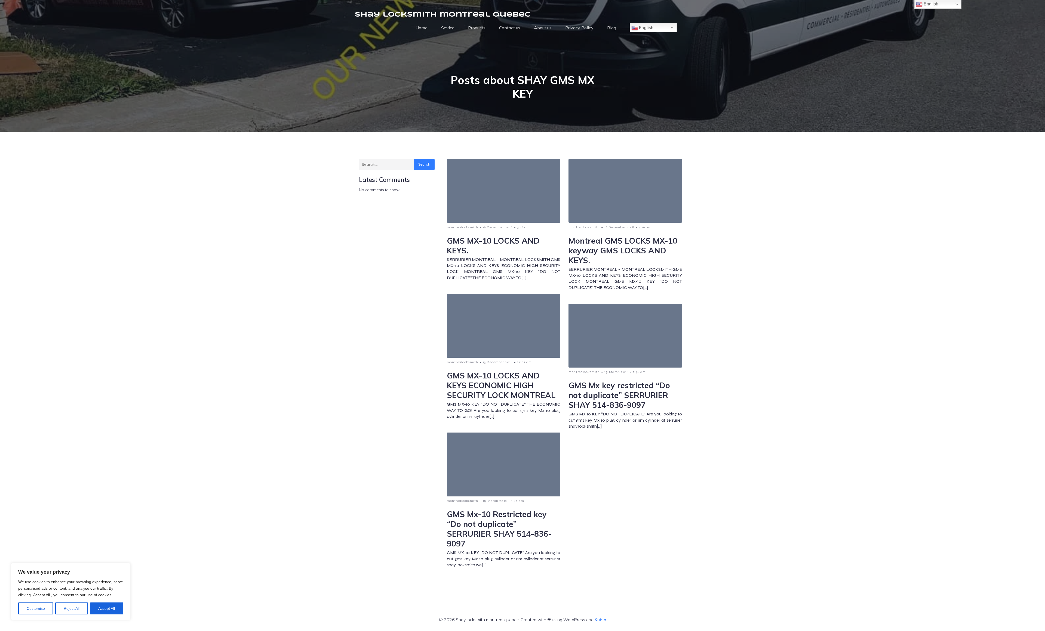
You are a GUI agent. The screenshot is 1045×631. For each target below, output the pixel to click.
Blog (611, 27)
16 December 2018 (497, 227)
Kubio (600, 619)
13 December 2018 (497, 362)
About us (543, 27)
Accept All (106, 608)
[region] (71, 591)
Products (476, 27)
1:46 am (639, 372)
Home (422, 27)
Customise (36, 608)
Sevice (447, 27)
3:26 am (523, 227)
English (645, 27)
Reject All (71, 608)
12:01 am (524, 362)
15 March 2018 (616, 372)
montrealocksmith (462, 227)
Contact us (509, 27)
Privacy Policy (579, 27)
